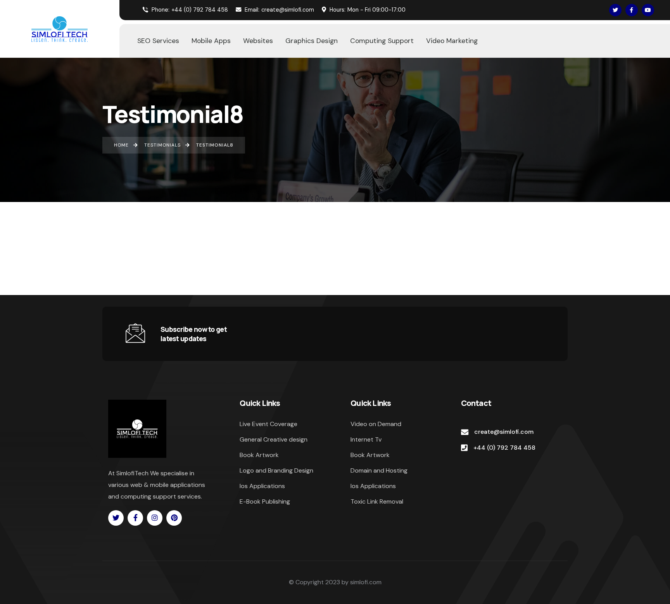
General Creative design (273, 439)
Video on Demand (376, 424)
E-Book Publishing (265, 501)
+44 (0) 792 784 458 (190, 9)
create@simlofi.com (279, 9)
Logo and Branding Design (276, 470)
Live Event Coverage (268, 424)
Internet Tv (366, 439)
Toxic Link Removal (377, 501)
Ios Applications (262, 486)
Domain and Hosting (379, 470)
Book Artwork (259, 455)
